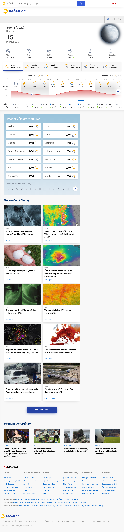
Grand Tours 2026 (29, 493)
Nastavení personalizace (101, 521)
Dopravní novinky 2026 (109, 484)
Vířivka (83, 502)
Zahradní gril (76, 502)
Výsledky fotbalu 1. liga (50, 481)
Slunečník (43, 502)
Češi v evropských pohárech (68, 499)
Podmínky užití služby (27, 521)
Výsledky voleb (9, 484)
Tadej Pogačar (28, 487)
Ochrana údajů (43, 521)
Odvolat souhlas (84, 521)
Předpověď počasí (29, 499)
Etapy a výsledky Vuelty (31, 481)
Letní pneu (59, 506)
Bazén (15, 502)
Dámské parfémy (49, 506)
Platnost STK (106, 493)
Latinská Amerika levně (90, 490)
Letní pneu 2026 (107, 478)
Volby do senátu (9, 490)
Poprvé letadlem (87, 481)
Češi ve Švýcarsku (88, 487)
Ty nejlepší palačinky (69, 478)
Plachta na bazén (24, 502)
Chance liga (47, 478)
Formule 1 (46, 490)
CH (44, 188)
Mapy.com (18, 499)
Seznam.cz (116, 3)
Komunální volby (9, 493)
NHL (44, 493)
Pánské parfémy (97, 506)
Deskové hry (68, 506)
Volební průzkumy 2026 (12, 481)
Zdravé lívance (68, 484)
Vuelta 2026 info (29, 478)
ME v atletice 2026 (49, 487)
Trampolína (35, 502)
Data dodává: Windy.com (60, 521)
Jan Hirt (26, 484)
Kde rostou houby (42, 499)
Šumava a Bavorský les (90, 484)
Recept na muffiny (69, 481)
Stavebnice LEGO (37, 506)
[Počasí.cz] (14, 11)
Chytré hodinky (86, 506)
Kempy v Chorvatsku (89, 478)
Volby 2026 (7, 478)
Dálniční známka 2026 (109, 481)
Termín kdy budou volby (12, 487)
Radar (73, 521)
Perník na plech (68, 493)
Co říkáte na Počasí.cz (9, 521)
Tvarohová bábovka (69, 487)
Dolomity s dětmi (88, 493)
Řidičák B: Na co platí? (109, 487)
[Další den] (118, 91)
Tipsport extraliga (49, 484)
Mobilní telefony (24, 506)
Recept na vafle (68, 490)
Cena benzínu (53, 499)
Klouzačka (50, 502)
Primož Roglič (28, 490)
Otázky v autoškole (108, 490)
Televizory (77, 506)
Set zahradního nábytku (63, 502)
